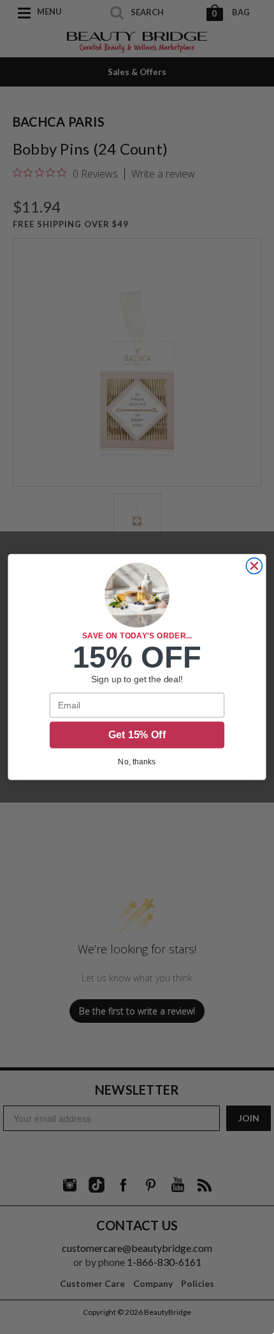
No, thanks (136, 761)
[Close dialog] (254, 566)
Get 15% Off (137, 734)
